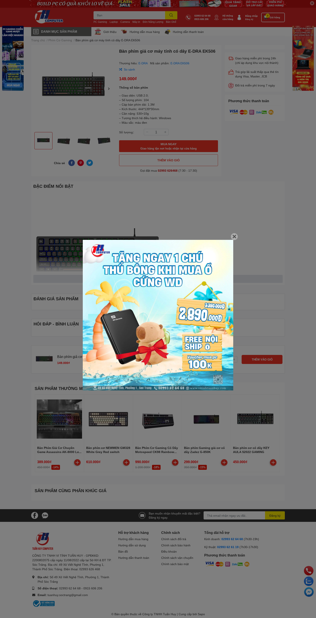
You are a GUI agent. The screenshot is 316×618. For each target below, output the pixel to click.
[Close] (234, 236)
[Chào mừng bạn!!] (158, 315)
